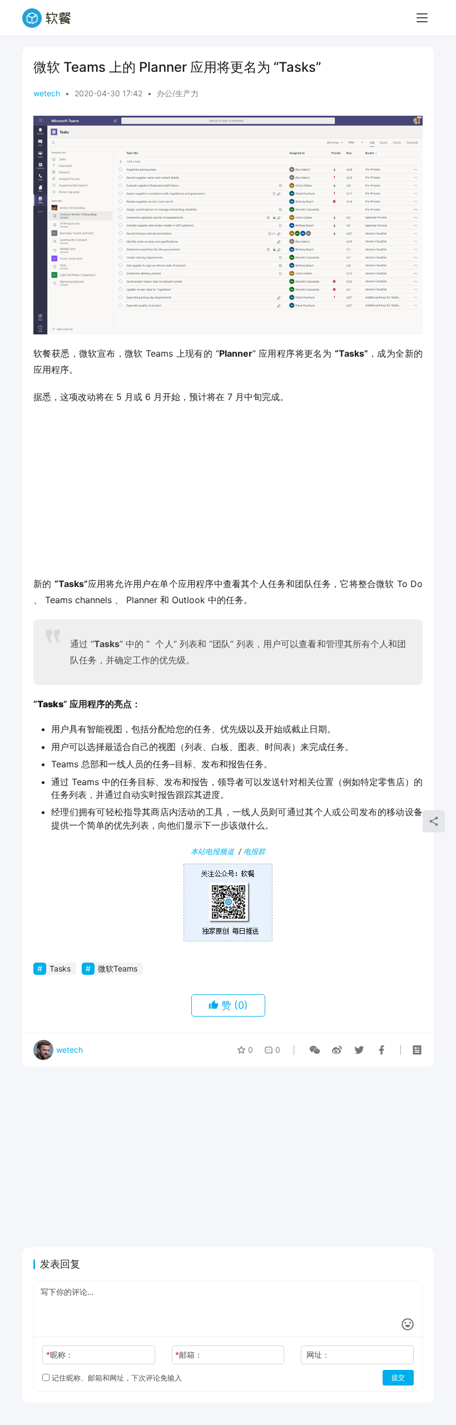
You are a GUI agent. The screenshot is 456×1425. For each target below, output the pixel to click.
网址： (318, 1354)
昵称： (59, 1354)
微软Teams (117, 968)
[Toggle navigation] (422, 18)
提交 (398, 1377)
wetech (46, 93)
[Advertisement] (228, 493)
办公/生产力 (178, 93)
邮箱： (188, 1354)
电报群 (254, 851)
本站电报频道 (212, 851)
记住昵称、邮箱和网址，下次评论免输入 (115, 1377)
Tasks (60, 968)
